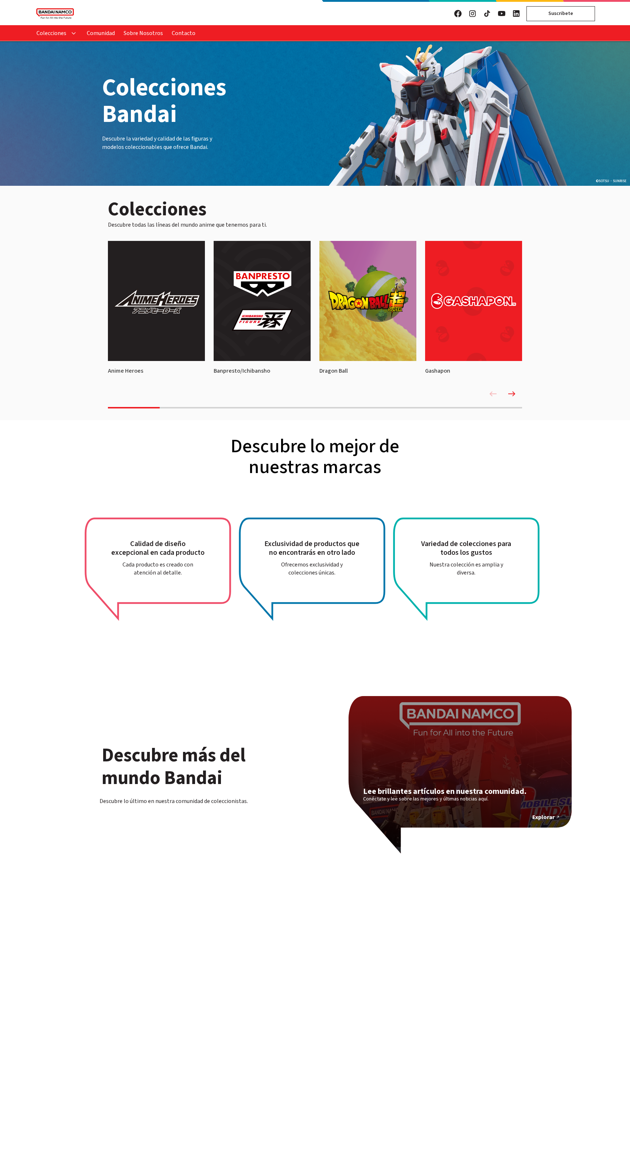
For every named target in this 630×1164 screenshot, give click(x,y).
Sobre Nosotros (143, 33)
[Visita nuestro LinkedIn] (516, 13)
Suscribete (560, 13)
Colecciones (51, 33)
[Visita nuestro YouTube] (501, 13)
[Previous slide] (493, 394)
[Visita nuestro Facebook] (458, 13)
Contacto (183, 33)
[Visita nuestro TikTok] (487, 13)
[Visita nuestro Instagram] (472, 13)
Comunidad (101, 33)
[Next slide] (512, 394)
